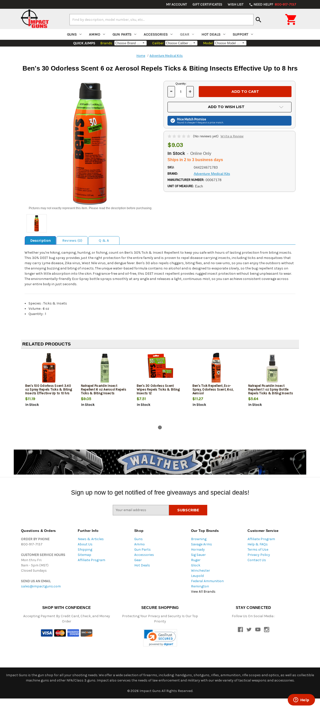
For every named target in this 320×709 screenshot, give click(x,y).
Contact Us (257, 560)
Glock (195, 565)
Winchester (200, 570)
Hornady (198, 549)
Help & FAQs (258, 544)
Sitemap (84, 555)
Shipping (85, 549)
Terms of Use (258, 549)
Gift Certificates (207, 4)
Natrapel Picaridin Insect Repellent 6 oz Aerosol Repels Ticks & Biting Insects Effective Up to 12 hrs (103, 391)
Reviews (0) (72, 240)
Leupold (197, 576)
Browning (198, 539)
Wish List (236, 4)
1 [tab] (160, 427)
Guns (72, 34)
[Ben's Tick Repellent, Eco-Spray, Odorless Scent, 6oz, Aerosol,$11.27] (216, 369)
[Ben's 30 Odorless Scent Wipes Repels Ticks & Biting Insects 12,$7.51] (160, 369)
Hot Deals (211, 34)
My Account (176, 4)
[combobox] (162, 19)
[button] (160, 637)
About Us (85, 544)
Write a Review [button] (232, 136)
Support (240, 34)
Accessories (156, 34)
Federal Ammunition (207, 581)
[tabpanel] (49, 388)
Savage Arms (201, 544)
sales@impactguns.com (41, 586)
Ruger (195, 560)
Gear (184, 34)
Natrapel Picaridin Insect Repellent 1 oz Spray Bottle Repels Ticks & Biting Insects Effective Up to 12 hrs (270, 391)
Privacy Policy (259, 555)
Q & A (104, 240)
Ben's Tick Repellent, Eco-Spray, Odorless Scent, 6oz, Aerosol (213, 389)
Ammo (94, 34)
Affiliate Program (91, 560)
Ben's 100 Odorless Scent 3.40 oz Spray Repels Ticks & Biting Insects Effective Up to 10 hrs (48, 389)
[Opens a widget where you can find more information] (301, 700)
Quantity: (181, 83)
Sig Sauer (198, 555)
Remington (200, 586)
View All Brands (203, 591)
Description (40, 240)
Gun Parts (122, 34)
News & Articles (91, 539)
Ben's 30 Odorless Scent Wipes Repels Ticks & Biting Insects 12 (158, 389)
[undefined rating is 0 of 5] (179, 136)
